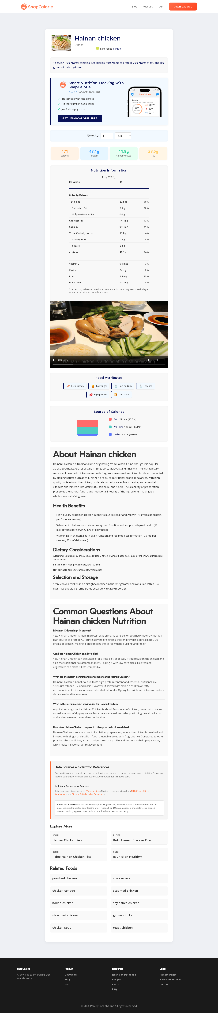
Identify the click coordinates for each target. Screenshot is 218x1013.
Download (71, 974)
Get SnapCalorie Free (79, 118)
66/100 (117, 48)
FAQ (114, 989)
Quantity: (93, 135)
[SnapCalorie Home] (37, 6)
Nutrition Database (124, 974)
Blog (135, 6)
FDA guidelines (93, 791)
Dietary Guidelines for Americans (88, 794)
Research (148, 6)
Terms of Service (170, 979)
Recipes (117, 979)
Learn (115, 984)
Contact (165, 984)
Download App (182, 6)
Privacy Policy (168, 974)
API (161, 6)
